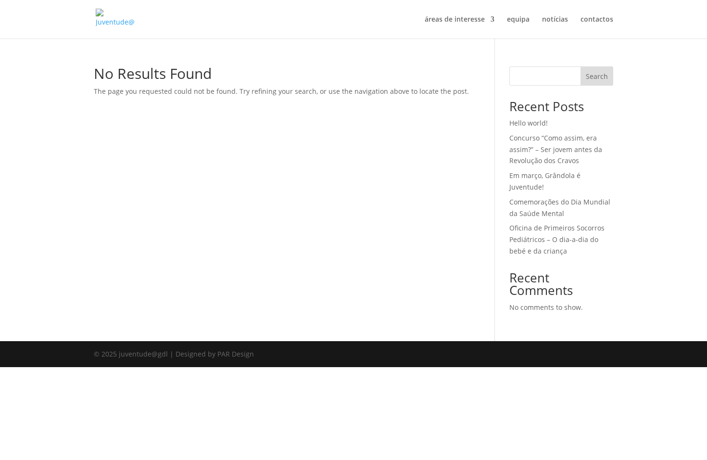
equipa (518, 20)
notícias (555, 20)
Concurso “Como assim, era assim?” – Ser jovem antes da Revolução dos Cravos (555, 149)
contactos (597, 20)
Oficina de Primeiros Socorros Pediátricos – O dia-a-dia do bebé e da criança (557, 239)
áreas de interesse (455, 20)
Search (597, 76)
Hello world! (528, 123)
